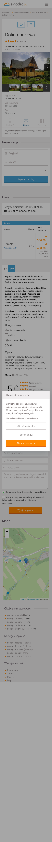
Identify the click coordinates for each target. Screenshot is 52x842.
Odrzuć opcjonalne (26, 426)
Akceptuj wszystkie (26, 443)
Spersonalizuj (26, 434)
